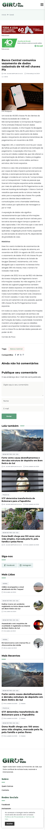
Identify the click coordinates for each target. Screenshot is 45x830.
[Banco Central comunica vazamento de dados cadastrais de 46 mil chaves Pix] (22, 96)
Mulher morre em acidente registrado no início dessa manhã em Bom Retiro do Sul (16, 606)
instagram (27, 565)
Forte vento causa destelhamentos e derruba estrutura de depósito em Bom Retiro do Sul (22, 461)
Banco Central (16, 349)
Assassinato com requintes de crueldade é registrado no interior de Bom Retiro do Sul (16, 625)
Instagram (6, 808)
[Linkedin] (21, 355)
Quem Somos (7, 786)
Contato (5, 790)
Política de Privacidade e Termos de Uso (19, 818)
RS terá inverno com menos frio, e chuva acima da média (16, 644)
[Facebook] (15, 355)
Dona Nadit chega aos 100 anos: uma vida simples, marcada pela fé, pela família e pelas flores (21, 539)
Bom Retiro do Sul (11, 454)
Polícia (6, 495)
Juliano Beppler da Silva (15, 73)
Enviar (9, 416)
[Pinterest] (23, 355)
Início (4, 15)
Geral (11, 15)
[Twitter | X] (18, 355)
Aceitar (10, 824)
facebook (11, 565)
